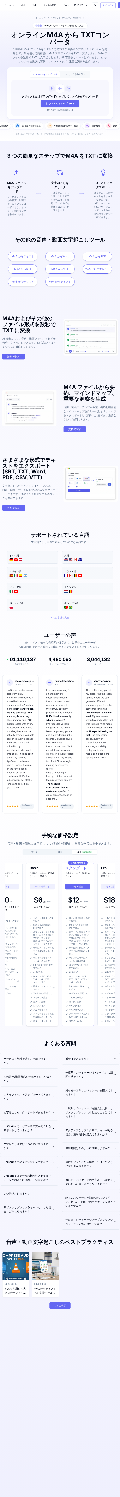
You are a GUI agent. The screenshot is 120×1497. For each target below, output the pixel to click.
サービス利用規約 (47, 134)
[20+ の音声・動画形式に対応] (71, 109)
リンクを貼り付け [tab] (76, 74)
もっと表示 (60, 1305)
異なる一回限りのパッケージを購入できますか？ (89, 1092)
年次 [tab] (84, 852)
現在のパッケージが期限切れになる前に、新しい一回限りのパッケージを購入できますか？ (89, 1201)
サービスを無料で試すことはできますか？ (26, 1060)
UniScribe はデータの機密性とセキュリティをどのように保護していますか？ (27, 1177)
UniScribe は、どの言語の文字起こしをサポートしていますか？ (27, 1128)
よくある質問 (50, 5)
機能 (23, 5)
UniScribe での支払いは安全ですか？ (26, 1161)
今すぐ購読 (78, 886)
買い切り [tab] (35, 852)
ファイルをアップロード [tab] (46, 74)
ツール (8, 5)
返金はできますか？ (77, 1058)
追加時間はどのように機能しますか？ (87, 1148)
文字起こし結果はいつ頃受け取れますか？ (26, 1146)
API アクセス (39, 1005)
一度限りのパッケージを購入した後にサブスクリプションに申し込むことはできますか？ (89, 1112)
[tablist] (60, 74)
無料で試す (13, 356)
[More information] (6, 965)
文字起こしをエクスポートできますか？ (27, 1112)
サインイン (108, 5)
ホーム (38, 18)
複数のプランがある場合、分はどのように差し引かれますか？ (89, 1164)
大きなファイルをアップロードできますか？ (27, 1096)
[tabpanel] (60, 98)
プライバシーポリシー (69, 134)
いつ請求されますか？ (17, 1193)
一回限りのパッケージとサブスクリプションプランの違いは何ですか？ (89, 1221)
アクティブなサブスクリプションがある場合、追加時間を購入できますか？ (89, 1132)
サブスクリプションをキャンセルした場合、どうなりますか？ (27, 1209)
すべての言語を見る (58, 617)
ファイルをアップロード (62, 103)
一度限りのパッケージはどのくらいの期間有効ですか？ (89, 1074)
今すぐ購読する (42, 886)
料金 (34, 5)
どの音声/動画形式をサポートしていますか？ (28, 1078)
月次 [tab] (60, 852)
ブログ (66, 5)
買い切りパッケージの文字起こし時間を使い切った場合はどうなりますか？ (89, 1181)
